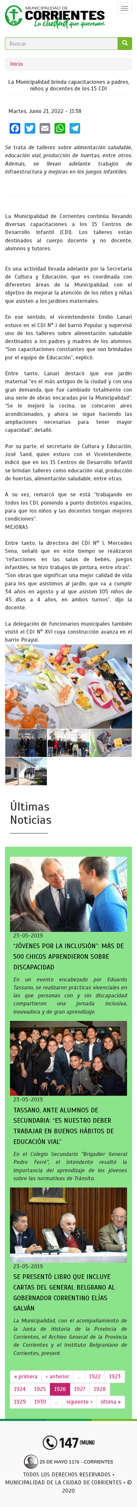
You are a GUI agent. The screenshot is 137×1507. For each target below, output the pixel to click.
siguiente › (79, 1401)
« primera (26, 1376)
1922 (95, 1376)
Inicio (16, 64)
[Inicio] (55, 18)
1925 (40, 1389)
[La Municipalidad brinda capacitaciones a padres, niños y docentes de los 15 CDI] (68, 686)
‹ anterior (57, 1376)
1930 (40, 1401)
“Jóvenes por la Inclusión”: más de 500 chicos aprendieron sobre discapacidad (68, 956)
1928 (100, 1389)
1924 (20, 1389)
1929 (20, 1401)
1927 (79, 1389)
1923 (115, 1376)
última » (111, 1401)
